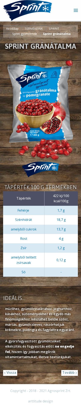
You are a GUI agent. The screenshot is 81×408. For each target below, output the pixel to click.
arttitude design (40, 401)
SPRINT (54, 29)
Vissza (11, 372)
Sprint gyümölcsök (24, 34)
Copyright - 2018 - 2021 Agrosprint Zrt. (40, 390)
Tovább (68, 372)
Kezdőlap (12, 29)
